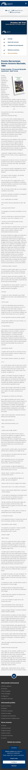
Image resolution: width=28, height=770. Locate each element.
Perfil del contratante (7, 711)
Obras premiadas (16, 12)
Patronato (4, 688)
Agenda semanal (6, 730)
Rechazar (14, 765)
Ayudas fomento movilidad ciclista (10, 718)
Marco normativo (6, 706)
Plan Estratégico (6, 693)
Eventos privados (6, 728)
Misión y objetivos (6, 686)
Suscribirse (14, 748)
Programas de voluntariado (9, 716)
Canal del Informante (7, 735)
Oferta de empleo (6, 713)
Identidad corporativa (7, 698)
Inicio (8, 10)
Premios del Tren (18, 10)
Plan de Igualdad (6, 691)
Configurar (14, 762)
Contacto (4, 738)
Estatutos (4, 708)
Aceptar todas (14, 758)
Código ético (5, 696)
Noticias (4, 725)
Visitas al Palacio (6, 733)
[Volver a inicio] (14, 675)
